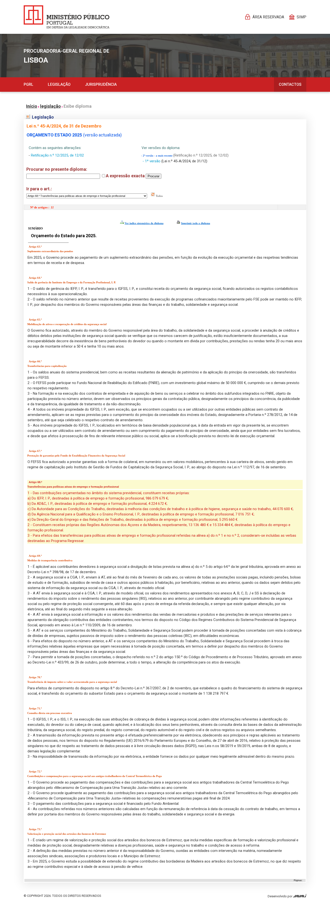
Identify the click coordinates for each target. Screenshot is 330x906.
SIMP (301, 17)
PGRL (28, 84)
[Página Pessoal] (66, 17)
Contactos (290, 84)
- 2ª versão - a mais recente (157, 155)
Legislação (59, 84)
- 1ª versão (152, 161)
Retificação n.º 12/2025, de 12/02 (57, 155)
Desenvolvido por (280, 896)
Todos (159, 195)
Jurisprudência (101, 84)
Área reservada (268, 17)
